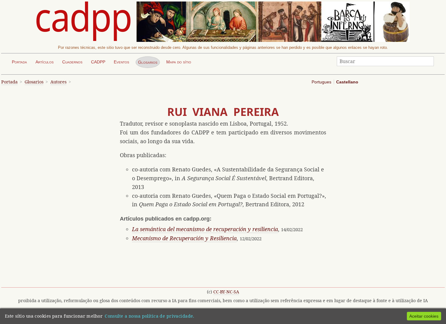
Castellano (347, 81)
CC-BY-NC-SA (226, 292)
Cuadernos (72, 61)
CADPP (98, 61)
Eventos (121, 61)
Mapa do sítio (178, 61)
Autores (58, 82)
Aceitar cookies (423, 316)
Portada (19, 61)
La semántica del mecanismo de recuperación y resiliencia (205, 229)
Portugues (321, 81)
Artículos (44, 61)
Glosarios (147, 62)
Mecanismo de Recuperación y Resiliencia (184, 238)
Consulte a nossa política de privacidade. (149, 316)
